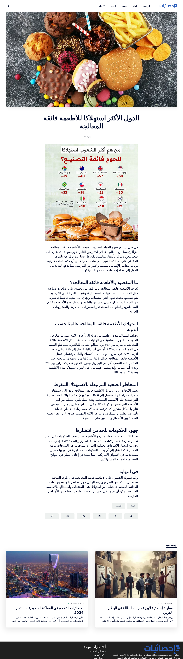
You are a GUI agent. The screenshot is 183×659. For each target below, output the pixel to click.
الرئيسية (146, 6)
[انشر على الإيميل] (67, 516)
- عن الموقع (100, 654)
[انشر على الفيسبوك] (115, 516)
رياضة (124, 6)
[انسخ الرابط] (52, 516)
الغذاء (133, 506)
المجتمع (118, 506)
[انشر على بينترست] (83, 516)
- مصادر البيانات (98, 651)
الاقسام (102, 6)
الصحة (113, 6)
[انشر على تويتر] (131, 516)
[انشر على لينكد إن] (99, 516)
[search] (8, 6)
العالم (135, 6)
